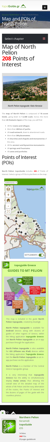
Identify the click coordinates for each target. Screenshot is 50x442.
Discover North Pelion (10, 15)
